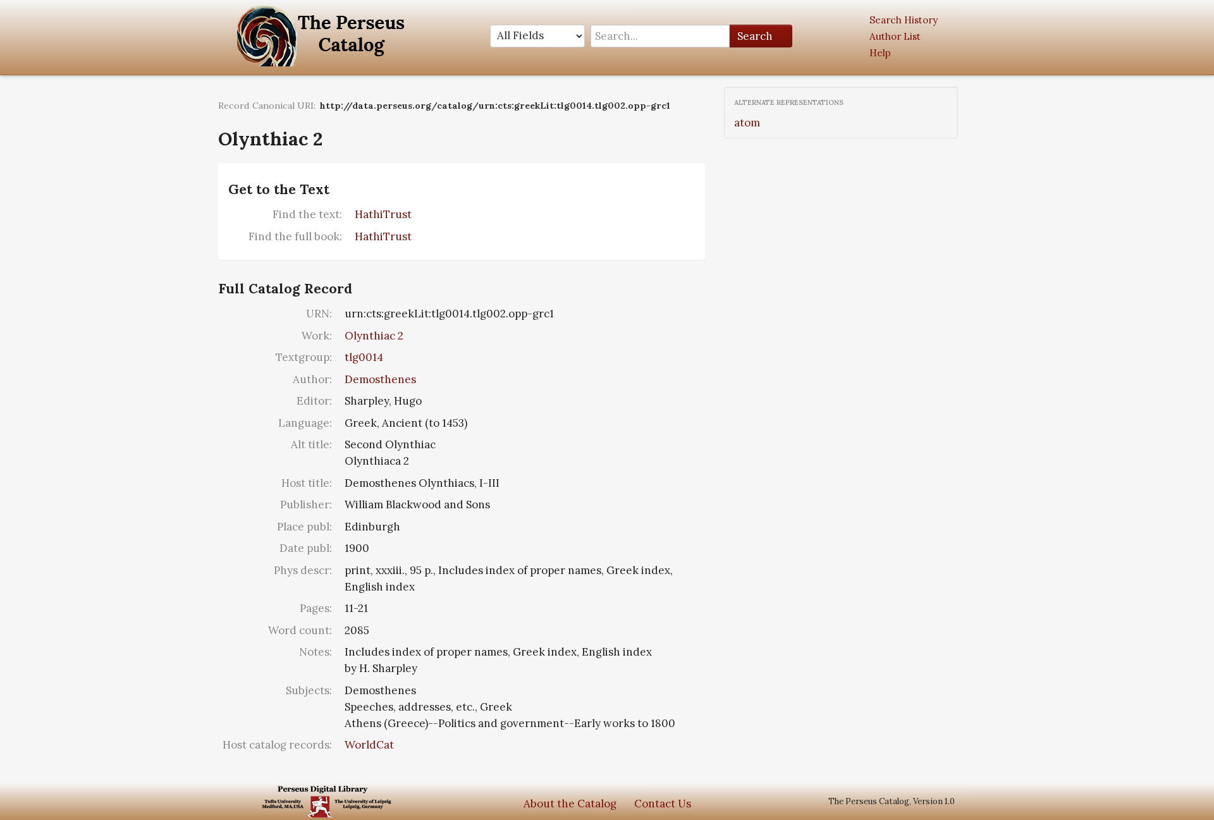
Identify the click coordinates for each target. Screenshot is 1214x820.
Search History (903, 20)
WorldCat (369, 745)
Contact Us (662, 804)
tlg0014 (364, 357)
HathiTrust (383, 214)
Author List (895, 36)
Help (880, 53)
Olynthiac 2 (374, 336)
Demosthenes (380, 379)
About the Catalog (570, 804)
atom (747, 123)
